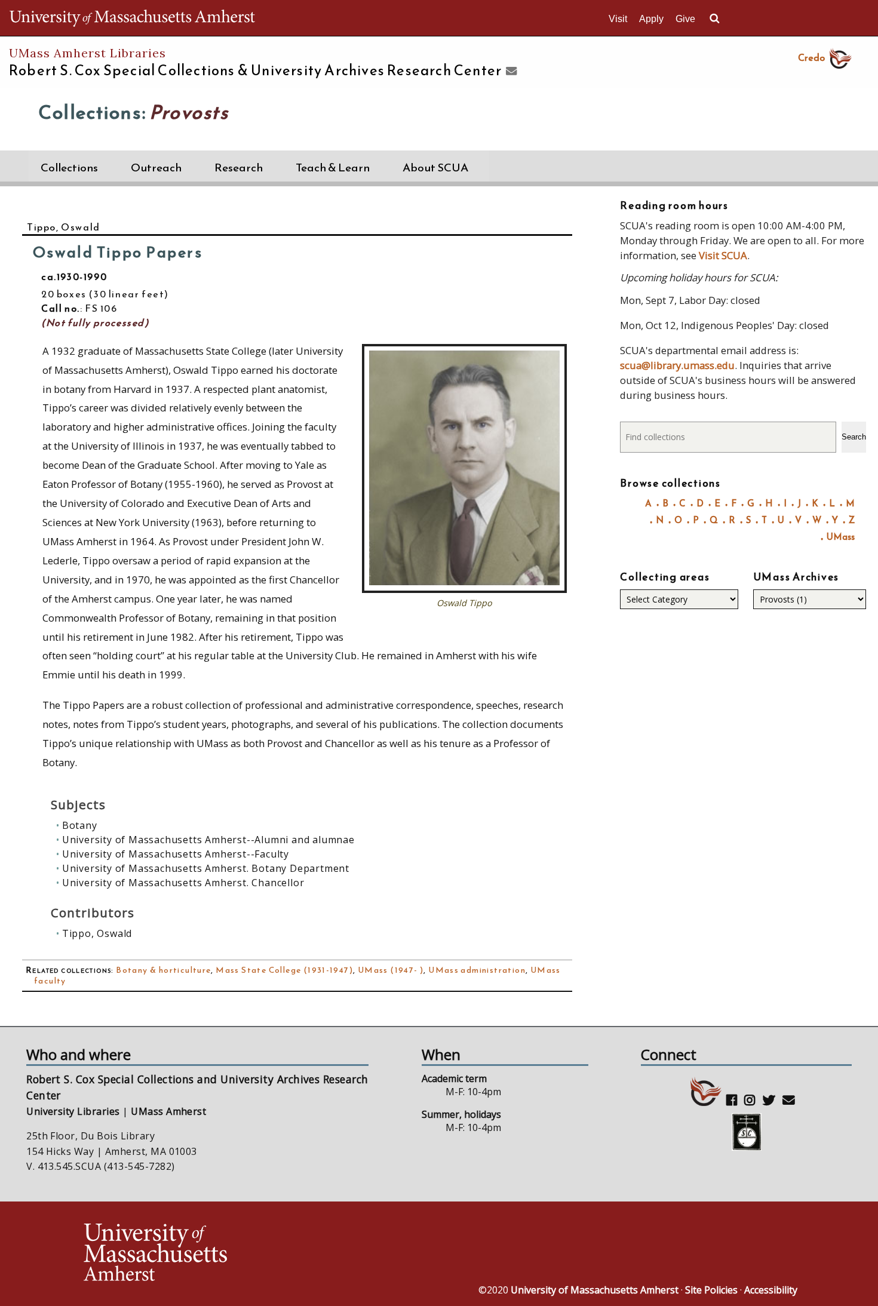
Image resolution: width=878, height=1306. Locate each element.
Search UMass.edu (714, 18)
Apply (651, 19)
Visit (618, 19)
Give (685, 19)
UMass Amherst (168, 1111)
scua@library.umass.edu (677, 365)
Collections (69, 167)
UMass (841, 536)
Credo (811, 57)
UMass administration (477, 970)
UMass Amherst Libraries (87, 52)
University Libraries (73, 1111)
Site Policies (711, 1289)
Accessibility (770, 1289)
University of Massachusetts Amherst (595, 1289)
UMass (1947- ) (391, 970)
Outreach (156, 167)
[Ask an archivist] (510, 71)
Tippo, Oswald (63, 227)
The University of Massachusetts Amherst (132, 18)
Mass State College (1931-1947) (284, 970)
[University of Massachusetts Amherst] (260, 1253)
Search (854, 436)
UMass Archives (796, 577)
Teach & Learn (333, 167)
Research (238, 167)
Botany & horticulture (163, 970)
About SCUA (435, 167)
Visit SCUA (723, 255)
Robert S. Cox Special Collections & (255, 70)
